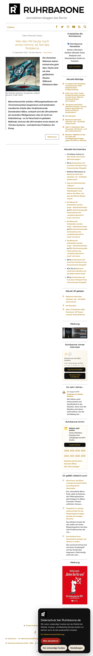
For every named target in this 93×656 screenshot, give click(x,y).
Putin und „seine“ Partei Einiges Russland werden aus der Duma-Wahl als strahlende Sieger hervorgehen (75, 97)
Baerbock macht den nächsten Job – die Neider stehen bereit (75, 121)
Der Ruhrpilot (70, 116)
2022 (66, 456)
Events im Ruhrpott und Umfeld (38, 625)
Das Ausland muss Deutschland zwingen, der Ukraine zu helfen (76, 539)
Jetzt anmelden (75, 67)
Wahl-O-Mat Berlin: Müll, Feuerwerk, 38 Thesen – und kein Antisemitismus (76, 129)
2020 (77, 456)
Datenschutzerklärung (29, 638)
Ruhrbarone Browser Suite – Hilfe (20, 643)
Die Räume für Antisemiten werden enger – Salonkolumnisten (77, 204)
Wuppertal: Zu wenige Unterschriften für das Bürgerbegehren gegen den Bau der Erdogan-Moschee (75, 513)
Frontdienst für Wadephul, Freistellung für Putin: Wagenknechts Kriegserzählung (75, 86)
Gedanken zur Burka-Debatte (75, 395)
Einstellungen (76, 648)
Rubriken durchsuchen (73, 461)
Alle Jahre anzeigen (71, 466)
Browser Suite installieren (74, 376)
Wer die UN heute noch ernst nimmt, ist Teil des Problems (32, 44)
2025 (72, 451)
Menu (11, 27)
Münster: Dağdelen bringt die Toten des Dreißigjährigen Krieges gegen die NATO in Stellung (75, 137)
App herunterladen (74, 370)
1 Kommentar (47, 52)
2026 (66, 451)
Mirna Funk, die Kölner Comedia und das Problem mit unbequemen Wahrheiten (76, 484)
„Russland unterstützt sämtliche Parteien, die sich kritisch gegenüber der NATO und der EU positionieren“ (76, 108)
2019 (83, 456)
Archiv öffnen (74, 445)
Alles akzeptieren (50, 641)
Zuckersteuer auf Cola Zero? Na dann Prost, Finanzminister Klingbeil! (77, 165)
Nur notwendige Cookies (54, 648)
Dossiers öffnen (70, 464)
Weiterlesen (52, 137)
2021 (72, 456)
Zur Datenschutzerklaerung (52, 634)
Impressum (12, 638)
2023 (83, 451)
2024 (77, 451)
